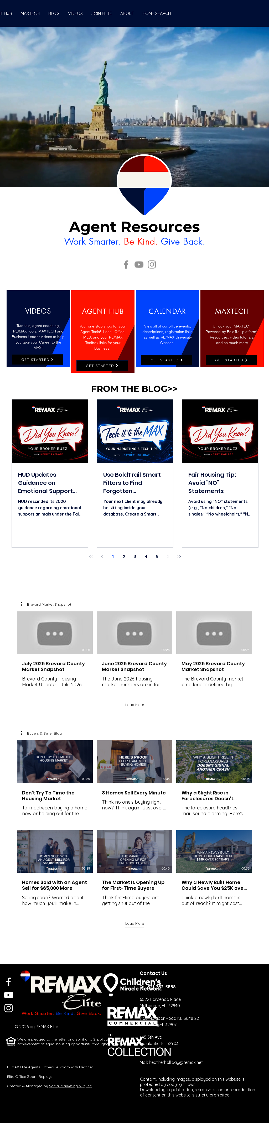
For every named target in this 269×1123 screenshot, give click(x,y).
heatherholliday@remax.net (176, 1062)
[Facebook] (126, 264)
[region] (38, 328)
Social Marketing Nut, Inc (70, 1086)
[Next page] (168, 556)
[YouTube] (138, 264)
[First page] (91, 556)
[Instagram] (151, 264)
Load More (134, 704)
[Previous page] (102, 556)
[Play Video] (54, 632)
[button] (46, 604)
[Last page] (179, 556)
